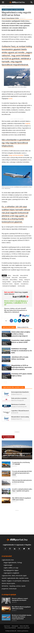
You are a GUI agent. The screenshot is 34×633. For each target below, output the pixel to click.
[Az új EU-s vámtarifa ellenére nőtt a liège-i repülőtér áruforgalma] (6, 491)
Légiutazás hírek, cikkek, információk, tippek (14, 575)
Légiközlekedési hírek (8, 560)
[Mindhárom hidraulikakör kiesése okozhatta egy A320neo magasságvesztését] (6, 617)
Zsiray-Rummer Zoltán (12, 18)
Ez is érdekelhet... (8, 437)
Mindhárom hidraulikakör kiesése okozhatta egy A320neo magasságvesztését (21, 617)
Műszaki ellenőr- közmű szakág (20, 417)
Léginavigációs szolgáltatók (11, 573)
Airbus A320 (5, 279)
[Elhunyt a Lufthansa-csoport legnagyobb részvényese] (6, 601)
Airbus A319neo (23, 277)
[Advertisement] (17, 522)
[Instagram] (10, 549)
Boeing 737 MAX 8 (17, 281)
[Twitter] (24, 549)
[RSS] (19, 549)
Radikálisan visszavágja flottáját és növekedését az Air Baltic (21, 351)
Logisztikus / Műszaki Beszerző (20, 410)
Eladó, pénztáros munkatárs (19, 398)
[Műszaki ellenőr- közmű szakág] (6, 418)
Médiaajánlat (15, 626)
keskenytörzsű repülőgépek (9, 286)
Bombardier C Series (7, 283)
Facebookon (8, 303)
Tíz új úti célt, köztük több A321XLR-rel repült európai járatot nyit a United (22, 473)
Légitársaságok (5, 353)
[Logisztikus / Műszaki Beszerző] (6, 412)
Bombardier (26, 281)
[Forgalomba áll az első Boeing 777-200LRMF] (6, 465)
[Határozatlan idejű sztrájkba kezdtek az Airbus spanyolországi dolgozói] (17, 449)
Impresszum (7, 626)
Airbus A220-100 (24, 275)
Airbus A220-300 (6, 277)
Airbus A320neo (13, 279)
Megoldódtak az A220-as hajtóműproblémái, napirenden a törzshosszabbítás (21, 367)
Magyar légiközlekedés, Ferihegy (13, 562)
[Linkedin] (14, 549)
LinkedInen (17, 303)
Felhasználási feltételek (10, 628)
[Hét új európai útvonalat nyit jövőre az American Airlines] (6, 482)
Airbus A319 (14, 277)
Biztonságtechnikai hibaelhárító (20, 392)
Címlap (3, 6)
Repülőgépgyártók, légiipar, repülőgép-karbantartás (13, 9)
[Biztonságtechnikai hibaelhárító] (6, 393)
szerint (10, 98)
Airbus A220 (15, 275)
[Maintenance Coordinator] (6, 406)
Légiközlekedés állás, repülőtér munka (13, 387)
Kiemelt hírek (10, 6)
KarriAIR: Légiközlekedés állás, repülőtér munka (15, 578)
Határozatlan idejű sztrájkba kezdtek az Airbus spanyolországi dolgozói (20, 334)
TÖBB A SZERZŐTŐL (23, 327)
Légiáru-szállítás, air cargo (11, 568)
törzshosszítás (21, 286)
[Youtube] (29, 549)
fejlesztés (16, 283)
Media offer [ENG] (24, 626)
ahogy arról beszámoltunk (16, 155)
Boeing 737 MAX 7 (7, 281)
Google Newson (21, 301)
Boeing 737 (27, 279)
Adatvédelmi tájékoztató (23, 628)
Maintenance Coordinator (18, 404)
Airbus (9, 275)
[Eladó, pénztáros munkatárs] (6, 400)
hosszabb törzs (24, 283)
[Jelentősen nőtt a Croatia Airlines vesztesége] (6, 359)
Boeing (21, 279)
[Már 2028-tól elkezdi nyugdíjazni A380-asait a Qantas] (6, 500)
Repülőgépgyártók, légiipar (11, 570)
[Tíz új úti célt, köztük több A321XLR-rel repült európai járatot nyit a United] (6, 473)
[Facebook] (5, 549)
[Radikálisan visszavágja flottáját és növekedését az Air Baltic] (6, 351)
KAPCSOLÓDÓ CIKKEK (9, 327)
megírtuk (27, 123)
